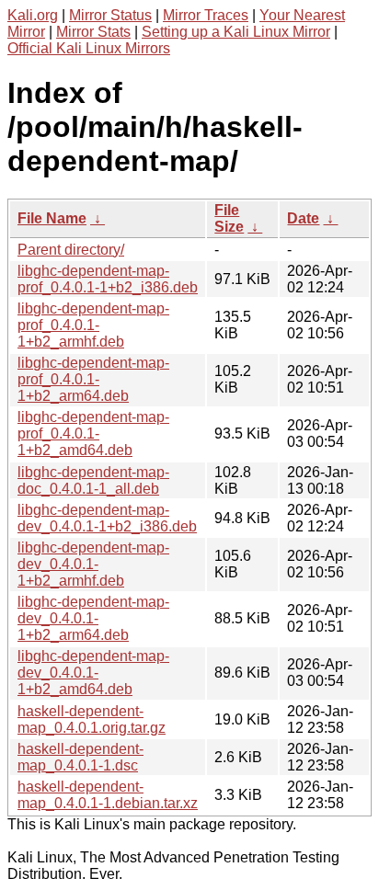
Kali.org (32, 15)
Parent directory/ (70, 249)
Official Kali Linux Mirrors (88, 48)
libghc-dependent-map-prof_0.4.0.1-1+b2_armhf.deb (93, 325)
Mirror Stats (93, 32)
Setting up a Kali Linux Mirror (236, 32)
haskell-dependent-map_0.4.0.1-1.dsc (80, 757)
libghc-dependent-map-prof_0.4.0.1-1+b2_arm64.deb (93, 379)
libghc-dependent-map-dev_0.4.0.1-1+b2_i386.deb (107, 518)
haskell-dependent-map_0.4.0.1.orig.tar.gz (91, 719)
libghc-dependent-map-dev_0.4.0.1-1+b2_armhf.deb (93, 564)
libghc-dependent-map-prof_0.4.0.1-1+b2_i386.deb (107, 279)
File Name (51, 218)
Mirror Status (110, 15)
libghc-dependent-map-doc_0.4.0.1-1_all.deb (93, 480)
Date (303, 218)
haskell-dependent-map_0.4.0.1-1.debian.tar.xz (107, 795)
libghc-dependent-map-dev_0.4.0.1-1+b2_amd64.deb (93, 672)
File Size (229, 218)
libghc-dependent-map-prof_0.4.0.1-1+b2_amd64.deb (93, 433)
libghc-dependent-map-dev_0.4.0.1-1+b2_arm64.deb (93, 618)
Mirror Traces (205, 15)
